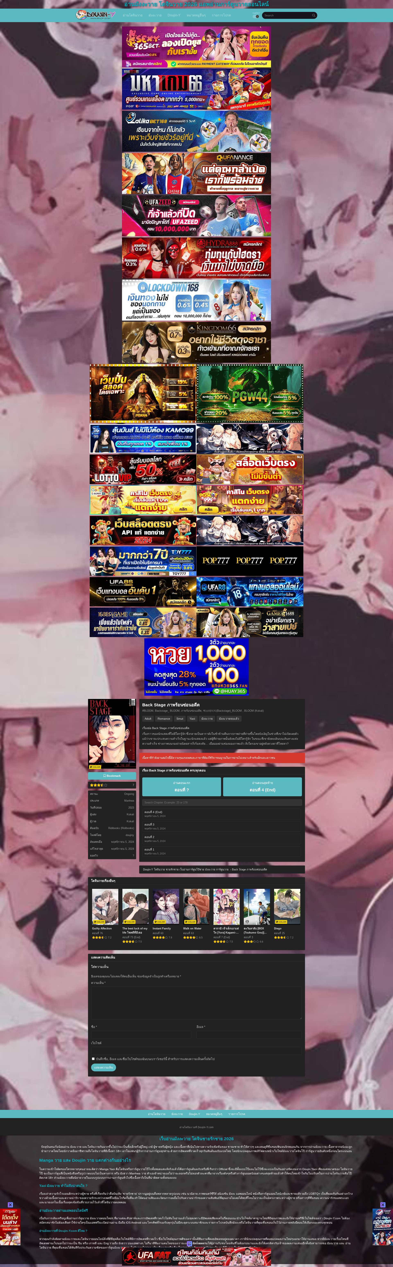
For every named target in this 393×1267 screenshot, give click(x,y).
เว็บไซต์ (96, 1043)
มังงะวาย (207, 718)
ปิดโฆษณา (199, 1243)
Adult (148, 718)
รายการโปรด (236, 1114)
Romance (164, 718)
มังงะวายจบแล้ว (229, 718)
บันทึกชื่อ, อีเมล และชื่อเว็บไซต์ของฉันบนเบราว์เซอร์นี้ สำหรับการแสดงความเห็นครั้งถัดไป (155, 1059)
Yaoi (192, 718)
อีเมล (200, 1027)
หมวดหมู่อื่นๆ (214, 1114)
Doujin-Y (194, 1114)
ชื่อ (94, 1027)
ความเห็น (98, 983)
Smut (179, 718)
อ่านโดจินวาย (156, 1114)
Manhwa (129, 800)
